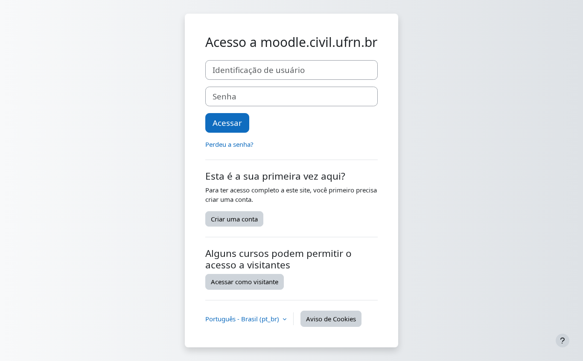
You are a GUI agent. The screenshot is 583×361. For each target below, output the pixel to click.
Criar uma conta (234, 219)
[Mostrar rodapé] (562, 340)
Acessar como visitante (244, 281)
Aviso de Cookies (331, 318)
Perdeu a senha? (229, 144)
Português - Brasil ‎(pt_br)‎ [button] (243, 318)
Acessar (227, 122)
